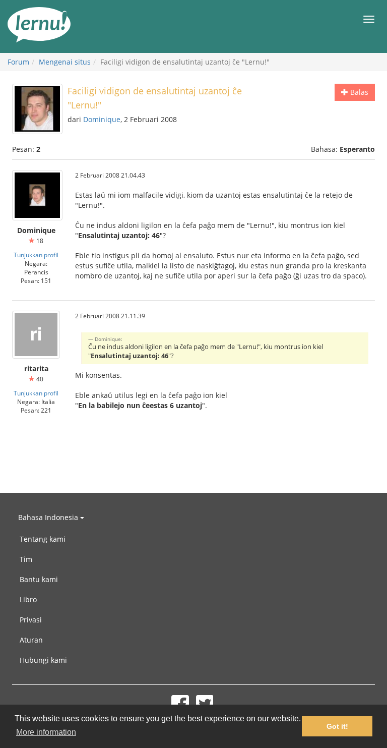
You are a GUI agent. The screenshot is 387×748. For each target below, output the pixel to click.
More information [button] (46, 732)
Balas (358, 92)
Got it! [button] (337, 726)
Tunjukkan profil (36, 255)
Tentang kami (43, 539)
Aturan (31, 640)
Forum (18, 62)
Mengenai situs (65, 62)
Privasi (31, 619)
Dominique (101, 119)
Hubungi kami (43, 660)
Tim (26, 559)
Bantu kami (39, 579)
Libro (28, 599)
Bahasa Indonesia (49, 517)
